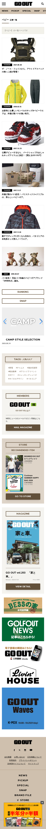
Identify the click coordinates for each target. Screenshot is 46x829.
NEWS (23, 775)
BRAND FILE (23, 795)
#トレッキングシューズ (27, 375)
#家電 (10, 368)
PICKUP (15, 11)
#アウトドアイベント (28, 371)
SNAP (37, 11)
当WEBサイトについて (16, 764)
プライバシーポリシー (28, 760)
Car (33, 7)
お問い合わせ (19, 757)
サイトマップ (33, 764)
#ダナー (11, 375)
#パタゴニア (32, 379)
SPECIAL (26, 11)
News (5, 11)
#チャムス (20, 368)
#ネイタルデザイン (16, 379)
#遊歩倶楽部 (32, 368)
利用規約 (12, 760)
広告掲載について (34, 757)
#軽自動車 (12, 371)
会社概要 (8, 757)
